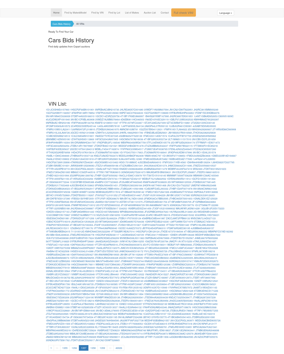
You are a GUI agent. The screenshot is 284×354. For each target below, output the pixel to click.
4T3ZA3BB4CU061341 (131, 165)
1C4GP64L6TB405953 (82, 304)
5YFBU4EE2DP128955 (58, 304)
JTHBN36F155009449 (156, 267)
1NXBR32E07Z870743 (106, 178)
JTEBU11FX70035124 (129, 218)
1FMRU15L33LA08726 (58, 132)
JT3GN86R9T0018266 (107, 152)
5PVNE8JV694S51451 (106, 185)
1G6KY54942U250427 (82, 254)
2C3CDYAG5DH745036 (58, 192)
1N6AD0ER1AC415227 (157, 274)
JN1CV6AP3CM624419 (107, 290)
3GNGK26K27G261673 (133, 172)
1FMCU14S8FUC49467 (181, 248)
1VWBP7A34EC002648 (82, 274)
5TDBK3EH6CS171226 (206, 290)
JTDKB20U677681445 (203, 182)
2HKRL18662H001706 (131, 132)
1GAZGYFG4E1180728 (156, 310)
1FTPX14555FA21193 (57, 178)
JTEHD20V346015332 (182, 215)
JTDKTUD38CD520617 (82, 340)
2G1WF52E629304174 (183, 142)
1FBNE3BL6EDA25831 (155, 132)
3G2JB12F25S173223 (212, 208)
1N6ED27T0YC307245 (106, 136)
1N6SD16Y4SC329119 (157, 119)
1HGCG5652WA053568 (204, 307)
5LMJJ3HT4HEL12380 (130, 159)
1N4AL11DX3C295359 (83, 287)
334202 (123, 208)
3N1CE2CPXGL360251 (82, 168)
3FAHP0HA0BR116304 (58, 142)
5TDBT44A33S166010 (83, 116)
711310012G (77, 231)
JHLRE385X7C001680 (131, 109)
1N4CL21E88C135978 (130, 175)
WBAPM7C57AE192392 (220, 231)
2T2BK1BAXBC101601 (58, 165)
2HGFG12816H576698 (58, 205)
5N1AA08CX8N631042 (205, 188)
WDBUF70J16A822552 (154, 178)
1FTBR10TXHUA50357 (58, 327)
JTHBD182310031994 (57, 175)
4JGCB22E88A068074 (57, 257)
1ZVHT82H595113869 (82, 139)
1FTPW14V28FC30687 (130, 284)
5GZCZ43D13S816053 (108, 215)
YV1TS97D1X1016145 (154, 175)
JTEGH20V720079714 (131, 333)
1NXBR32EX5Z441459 (139, 208)
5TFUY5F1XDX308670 (107, 198)
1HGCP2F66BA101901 (82, 109)
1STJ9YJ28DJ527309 (154, 122)
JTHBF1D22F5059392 (106, 175)
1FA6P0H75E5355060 (57, 225)
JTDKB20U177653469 (57, 185)
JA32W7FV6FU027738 (132, 320)
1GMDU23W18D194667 (224, 155)
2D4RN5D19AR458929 (82, 290)
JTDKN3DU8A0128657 (206, 274)
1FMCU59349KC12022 (132, 274)
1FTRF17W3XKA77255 (206, 310)
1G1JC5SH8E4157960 (58, 109)
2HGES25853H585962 (204, 136)
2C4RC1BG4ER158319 (158, 215)
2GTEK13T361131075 (131, 201)
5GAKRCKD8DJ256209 (107, 238)
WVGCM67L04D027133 (203, 218)
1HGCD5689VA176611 (83, 264)
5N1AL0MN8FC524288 (130, 317)
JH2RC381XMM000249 (206, 109)
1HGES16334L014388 (82, 251)
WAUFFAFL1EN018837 (159, 330)
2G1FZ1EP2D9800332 (108, 205)
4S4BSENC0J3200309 (181, 257)
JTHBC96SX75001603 (180, 198)
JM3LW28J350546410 (205, 257)
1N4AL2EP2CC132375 (108, 248)
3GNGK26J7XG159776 (182, 205)
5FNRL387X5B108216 (203, 251)
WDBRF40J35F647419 (180, 168)
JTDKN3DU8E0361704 (155, 201)
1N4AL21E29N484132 (130, 307)
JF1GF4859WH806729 (133, 205)
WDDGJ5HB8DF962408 (131, 155)
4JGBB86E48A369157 (202, 228)
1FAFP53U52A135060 (107, 112)
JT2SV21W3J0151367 (129, 225)
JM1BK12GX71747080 (178, 195)
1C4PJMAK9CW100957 (82, 281)
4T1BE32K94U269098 (156, 248)
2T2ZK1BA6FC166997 (156, 277)
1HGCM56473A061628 (181, 290)
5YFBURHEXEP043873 (155, 333)
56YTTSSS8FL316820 (57, 241)
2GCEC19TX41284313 (82, 149)
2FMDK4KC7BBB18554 (107, 188)
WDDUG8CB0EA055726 (208, 320)
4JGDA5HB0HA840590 (181, 337)
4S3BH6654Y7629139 (130, 136)
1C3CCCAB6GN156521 (203, 284)
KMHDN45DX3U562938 (107, 300)
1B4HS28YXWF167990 (157, 116)
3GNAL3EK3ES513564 (58, 271)
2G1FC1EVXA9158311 (155, 244)
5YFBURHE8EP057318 (180, 323)
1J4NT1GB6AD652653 (206, 116)
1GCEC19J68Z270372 (130, 228)
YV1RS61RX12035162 (130, 287)
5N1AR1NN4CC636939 (58, 116)
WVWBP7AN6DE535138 (107, 297)
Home (56, 12)
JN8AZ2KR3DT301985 (181, 274)
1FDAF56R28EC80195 (178, 228)
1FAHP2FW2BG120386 (158, 264)
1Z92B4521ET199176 (81, 228)
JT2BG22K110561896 (131, 188)
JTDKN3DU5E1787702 (132, 290)
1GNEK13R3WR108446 (181, 234)
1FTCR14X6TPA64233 (204, 271)
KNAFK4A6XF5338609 (155, 182)
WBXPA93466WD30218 (58, 330)
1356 (74, 348)
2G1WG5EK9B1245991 (205, 211)
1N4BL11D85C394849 (57, 155)
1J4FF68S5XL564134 (132, 126)
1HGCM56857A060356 (83, 261)
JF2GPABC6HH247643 (156, 211)
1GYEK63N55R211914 (179, 178)
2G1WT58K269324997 (107, 221)
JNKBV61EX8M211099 (58, 307)
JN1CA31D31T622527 (178, 185)
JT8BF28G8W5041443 (82, 211)
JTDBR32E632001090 (203, 317)
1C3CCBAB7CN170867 (58, 215)
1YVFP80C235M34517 (131, 149)
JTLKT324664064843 (204, 267)
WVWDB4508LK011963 (132, 238)
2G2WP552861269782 (82, 175)
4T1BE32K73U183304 (81, 225)
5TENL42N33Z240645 (180, 149)
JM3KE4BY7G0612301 (206, 333)
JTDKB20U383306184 (130, 185)
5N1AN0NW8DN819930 (106, 254)
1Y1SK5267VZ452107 (129, 178)
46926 (119, 348)
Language (225, 12)
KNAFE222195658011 (108, 337)
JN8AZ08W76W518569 (131, 267)
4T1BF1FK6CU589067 (181, 254)
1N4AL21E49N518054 (107, 267)
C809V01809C (226, 116)
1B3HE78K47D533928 (206, 248)
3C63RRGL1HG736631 (207, 215)
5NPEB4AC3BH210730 (107, 109)
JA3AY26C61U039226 (82, 221)
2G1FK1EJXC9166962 (180, 267)
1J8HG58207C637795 (222, 162)
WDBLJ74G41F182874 (107, 149)
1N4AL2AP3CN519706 (205, 300)
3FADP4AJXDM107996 (180, 152)
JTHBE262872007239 (204, 297)
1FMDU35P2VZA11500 (58, 323)
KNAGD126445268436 (156, 261)
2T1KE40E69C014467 (130, 195)
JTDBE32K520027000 (57, 333)
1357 (83, 348)
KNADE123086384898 (131, 168)
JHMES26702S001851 (58, 300)
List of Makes (132, 12)
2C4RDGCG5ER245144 (83, 126)
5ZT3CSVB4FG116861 (178, 122)
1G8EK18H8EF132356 (83, 192)
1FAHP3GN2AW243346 (154, 307)
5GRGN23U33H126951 (203, 195)
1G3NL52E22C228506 (83, 327)
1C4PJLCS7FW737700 (179, 136)
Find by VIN (97, 12)
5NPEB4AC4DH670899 (157, 238)
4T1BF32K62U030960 (179, 284)
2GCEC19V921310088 (82, 132)
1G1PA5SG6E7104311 (155, 271)
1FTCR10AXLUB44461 (107, 274)
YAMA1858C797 (152, 155)
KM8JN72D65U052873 (206, 261)
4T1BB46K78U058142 (132, 192)
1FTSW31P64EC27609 (156, 254)
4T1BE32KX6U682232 (195, 231)
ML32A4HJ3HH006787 (83, 277)
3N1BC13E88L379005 (107, 310)
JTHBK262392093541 (132, 297)
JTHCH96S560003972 (130, 244)
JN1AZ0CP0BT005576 (206, 337)
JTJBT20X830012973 (180, 277)
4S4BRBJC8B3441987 (153, 218)
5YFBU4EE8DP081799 (58, 284)
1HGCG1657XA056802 (107, 211)
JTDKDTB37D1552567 (182, 238)
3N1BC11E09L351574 (204, 152)
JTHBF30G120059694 (155, 284)
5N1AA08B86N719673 (157, 205)
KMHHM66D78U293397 (206, 119)
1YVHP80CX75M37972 (180, 287)
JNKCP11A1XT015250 (180, 241)
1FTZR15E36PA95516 (106, 244)
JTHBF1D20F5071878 (180, 188)
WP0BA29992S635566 (132, 211)
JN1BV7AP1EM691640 (83, 310)
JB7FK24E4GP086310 (154, 228)
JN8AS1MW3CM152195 (58, 337)
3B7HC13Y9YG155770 (155, 317)
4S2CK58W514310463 (106, 162)
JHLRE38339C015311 (57, 228)
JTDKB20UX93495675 (204, 244)
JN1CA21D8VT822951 (181, 109)
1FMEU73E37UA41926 (157, 192)
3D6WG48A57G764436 (131, 221)
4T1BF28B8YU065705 (179, 201)
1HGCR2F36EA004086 (181, 281)
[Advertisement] (147, 74)
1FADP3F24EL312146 (106, 271)
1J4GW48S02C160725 (132, 234)
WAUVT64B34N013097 (108, 261)
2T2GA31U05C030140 (203, 122)
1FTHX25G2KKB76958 (58, 152)
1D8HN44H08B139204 (198, 162)
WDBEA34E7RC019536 (180, 304)
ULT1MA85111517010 (179, 139)
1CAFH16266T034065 (153, 225)
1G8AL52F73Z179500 (107, 168)
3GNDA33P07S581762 (58, 340)
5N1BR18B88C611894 (131, 294)
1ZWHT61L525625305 (107, 132)
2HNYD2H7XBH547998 (83, 294)
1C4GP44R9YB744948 (133, 215)
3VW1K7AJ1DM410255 (131, 241)
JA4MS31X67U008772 (107, 201)
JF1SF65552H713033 (106, 287)
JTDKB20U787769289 (207, 264)
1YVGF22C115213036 (57, 244)
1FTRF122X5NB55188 (58, 208)
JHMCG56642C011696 (180, 165)
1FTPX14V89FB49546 (57, 201)
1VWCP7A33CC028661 (58, 310)
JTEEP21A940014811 (131, 300)
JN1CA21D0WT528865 (107, 340)
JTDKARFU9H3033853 (133, 264)
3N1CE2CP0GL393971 (182, 320)
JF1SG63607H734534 (81, 317)
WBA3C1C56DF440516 (83, 172)
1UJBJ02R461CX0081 (180, 126)
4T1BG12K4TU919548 (58, 281)
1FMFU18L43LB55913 (82, 271)
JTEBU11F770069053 (131, 323)
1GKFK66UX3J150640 (82, 244)
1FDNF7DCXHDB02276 (206, 112)
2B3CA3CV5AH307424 (105, 313)
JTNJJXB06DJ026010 (179, 251)
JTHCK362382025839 (204, 132)
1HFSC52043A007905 (106, 139)
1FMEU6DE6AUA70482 (155, 159)
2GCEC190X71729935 (131, 257)
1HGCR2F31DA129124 (147, 231)
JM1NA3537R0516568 (180, 132)
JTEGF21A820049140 (131, 281)
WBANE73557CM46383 (107, 264)
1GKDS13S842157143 (58, 211)
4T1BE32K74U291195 (105, 317)
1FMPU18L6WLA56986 (202, 225)
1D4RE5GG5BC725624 (83, 330)
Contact (165, 12)
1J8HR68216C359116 (106, 304)
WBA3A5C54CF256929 (84, 337)
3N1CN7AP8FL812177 (205, 323)
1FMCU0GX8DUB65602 (156, 257)
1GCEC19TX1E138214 (82, 300)
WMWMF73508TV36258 (179, 175)
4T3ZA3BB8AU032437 (156, 145)
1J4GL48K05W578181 (108, 126)
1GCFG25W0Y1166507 (58, 112)
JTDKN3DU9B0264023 (58, 188)
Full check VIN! (183, 12)
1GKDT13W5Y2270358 (58, 248)
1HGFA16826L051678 (81, 313)
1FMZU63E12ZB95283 (58, 261)
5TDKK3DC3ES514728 (132, 310)
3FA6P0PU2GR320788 (132, 277)
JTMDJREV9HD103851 (180, 327)
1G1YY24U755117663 (131, 152)
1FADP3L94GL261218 (107, 323)
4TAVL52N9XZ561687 (204, 241)
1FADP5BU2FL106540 (108, 142)
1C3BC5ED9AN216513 (58, 136)
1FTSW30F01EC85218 (205, 145)
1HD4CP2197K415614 (82, 152)
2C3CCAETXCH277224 (58, 287)
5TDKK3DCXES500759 (58, 264)
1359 (102, 348)
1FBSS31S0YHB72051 (83, 198)
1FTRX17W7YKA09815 (108, 172)
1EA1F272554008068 (57, 238)
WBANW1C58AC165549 (206, 175)
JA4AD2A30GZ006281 (107, 241)
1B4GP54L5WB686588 (58, 320)
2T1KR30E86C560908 (224, 129)
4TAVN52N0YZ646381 (82, 162)
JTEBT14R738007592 (203, 277)
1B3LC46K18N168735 (82, 284)
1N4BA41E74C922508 (57, 251)
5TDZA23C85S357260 (204, 149)
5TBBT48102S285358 (82, 307)
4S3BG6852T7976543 (181, 192)
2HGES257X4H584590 (107, 320)
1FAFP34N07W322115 (181, 145)
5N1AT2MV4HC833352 (82, 201)
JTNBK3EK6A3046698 (207, 330)
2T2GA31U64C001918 (82, 159)
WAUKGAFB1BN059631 (158, 172)
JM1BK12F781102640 (131, 254)
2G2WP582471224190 (82, 297)
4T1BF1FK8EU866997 (132, 116)
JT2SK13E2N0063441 (183, 330)
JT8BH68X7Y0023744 (132, 261)
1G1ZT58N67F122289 (206, 205)
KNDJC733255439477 (180, 297)
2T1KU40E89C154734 (57, 317)
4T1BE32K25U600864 (106, 333)
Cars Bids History (62, 24)
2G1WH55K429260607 (200, 129)
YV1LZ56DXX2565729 (155, 251)
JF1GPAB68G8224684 (204, 201)
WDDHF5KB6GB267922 (207, 234)
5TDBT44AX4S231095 (82, 320)
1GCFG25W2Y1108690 (156, 112)
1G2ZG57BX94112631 (151, 129)
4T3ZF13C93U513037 (106, 307)
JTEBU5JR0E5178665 (181, 310)
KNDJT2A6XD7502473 (106, 155)
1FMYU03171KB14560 (174, 162)
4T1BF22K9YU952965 (106, 159)
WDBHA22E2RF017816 (107, 192)
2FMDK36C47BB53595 (156, 198)
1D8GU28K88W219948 (156, 294)
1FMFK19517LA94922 (175, 129)
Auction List (150, 12)
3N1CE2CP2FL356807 (184, 172)
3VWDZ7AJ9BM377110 (83, 215)
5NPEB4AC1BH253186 (58, 122)
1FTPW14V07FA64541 (131, 271)
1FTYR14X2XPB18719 (58, 168)
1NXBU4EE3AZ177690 (180, 159)
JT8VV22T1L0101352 (106, 195)
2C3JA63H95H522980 (132, 337)
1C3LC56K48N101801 (82, 136)
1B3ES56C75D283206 (57, 297)
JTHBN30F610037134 (81, 155)
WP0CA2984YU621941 (205, 327)
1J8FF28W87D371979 (181, 221)
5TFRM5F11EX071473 (208, 142)
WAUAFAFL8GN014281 (188, 208)
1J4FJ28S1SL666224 (106, 218)
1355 (65, 348)
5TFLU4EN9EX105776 (158, 142)
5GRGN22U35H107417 (181, 261)
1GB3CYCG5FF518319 (58, 221)
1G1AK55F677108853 (173, 155)
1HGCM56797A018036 (131, 139)
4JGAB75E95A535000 (204, 126)
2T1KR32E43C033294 (81, 178)
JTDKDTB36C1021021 (106, 145)
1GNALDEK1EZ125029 (205, 198)
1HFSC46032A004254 (57, 145)
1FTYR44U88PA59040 (105, 228)
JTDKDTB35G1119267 (82, 195)
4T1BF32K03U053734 (155, 139)
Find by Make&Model (75, 12)
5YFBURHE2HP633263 (181, 112)
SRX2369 (197, 168)
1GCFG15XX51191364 (203, 178)
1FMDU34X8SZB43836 (198, 155)
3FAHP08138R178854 (83, 112)
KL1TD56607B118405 (106, 327)
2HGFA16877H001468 (154, 185)
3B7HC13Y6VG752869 (58, 195)
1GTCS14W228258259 (82, 257)
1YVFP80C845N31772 (58, 290)
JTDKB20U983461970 (107, 129)
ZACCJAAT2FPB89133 (178, 218)
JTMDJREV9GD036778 (82, 234)
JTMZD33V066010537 (204, 165)
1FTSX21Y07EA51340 (177, 225)
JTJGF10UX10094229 (154, 195)
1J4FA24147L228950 (204, 159)
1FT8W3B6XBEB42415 (58, 231)
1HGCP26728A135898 (58, 162)
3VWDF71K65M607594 (156, 109)
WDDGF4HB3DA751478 (131, 145)
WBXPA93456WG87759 (133, 142)
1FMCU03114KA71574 (155, 136)
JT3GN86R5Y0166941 (155, 152)
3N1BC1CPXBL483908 (83, 119)
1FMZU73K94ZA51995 (58, 172)
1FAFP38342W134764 (82, 122)
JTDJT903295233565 (57, 313)
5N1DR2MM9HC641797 (83, 142)
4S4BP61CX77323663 (106, 182)
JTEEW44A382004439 (156, 297)
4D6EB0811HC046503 (132, 119)
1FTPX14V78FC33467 (131, 122)
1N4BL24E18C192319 (203, 313)
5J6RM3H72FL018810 (83, 129)
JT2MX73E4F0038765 (156, 149)
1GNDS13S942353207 (107, 281)
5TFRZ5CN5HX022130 (155, 304)
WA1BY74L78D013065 (131, 198)
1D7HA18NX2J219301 (107, 294)
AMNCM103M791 (129, 129)
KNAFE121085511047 (106, 122)
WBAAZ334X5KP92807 (83, 248)
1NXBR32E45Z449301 (156, 290)
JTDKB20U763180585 (106, 284)
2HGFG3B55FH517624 (81, 238)
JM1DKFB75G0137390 (58, 198)
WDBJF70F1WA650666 (179, 244)
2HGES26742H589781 (155, 327)
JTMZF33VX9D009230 (58, 294)
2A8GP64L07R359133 (156, 126)
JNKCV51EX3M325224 (132, 248)
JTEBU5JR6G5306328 (106, 257)
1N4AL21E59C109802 (57, 159)
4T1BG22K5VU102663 (83, 323)
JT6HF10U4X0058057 (105, 225)
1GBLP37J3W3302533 (181, 119)
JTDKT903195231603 (214, 168)
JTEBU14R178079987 (81, 145)
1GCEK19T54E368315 (155, 323)
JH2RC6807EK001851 (181, 116)
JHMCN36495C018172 (131, 251)
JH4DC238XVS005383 (181, 300)
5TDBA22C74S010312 (205, 221)
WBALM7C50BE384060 (82, 333)
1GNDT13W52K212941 (206, 281)
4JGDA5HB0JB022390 (181, 294)
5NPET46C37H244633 (131, 112)
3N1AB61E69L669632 (57, 234)
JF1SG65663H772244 (57, 182)
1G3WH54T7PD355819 (205, 254)
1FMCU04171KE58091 (157, 234)
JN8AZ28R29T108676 (179, 307)
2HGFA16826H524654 (131, 327)
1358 (93, 348)
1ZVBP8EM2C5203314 (183, 264)
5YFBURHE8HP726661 (82, 241)
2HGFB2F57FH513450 (205, 304)
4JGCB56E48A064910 (149, 162)
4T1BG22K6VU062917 (82, 188)
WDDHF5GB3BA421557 (157, 320)
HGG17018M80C (128, 162)
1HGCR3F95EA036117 (107, 234)
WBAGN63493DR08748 (133, 330)
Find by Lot (114, 12)
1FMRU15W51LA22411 (58, 129)
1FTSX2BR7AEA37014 (123, 231)
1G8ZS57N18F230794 (156, 241)
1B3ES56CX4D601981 (58, 218)
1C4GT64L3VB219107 (154, 313)
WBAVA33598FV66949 (83, 267)
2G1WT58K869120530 (179, 182)
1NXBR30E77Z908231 (108, 330)
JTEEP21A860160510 (207, 172)
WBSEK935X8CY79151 (58, 267)
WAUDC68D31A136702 (58, 277)
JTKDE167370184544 (171, 231)
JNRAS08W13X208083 (82, 165)
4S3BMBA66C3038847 (156, 281)
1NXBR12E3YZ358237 (58, 274)
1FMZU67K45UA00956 (156, 300)
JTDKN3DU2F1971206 (82, 218)
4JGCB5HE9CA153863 (82, 185)
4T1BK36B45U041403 (179, 317)
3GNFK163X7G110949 (155, 287)
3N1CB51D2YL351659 (204, 139)
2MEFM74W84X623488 (203, 185)
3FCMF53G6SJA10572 (58, 126)
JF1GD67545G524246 (205, 294)
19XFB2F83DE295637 (57, 149)
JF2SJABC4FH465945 (130, 182)
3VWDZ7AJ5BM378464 (107, 119)
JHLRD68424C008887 (82, 208)
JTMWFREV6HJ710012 (83, 205)
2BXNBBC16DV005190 (58, 139)
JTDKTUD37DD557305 (106, 251)
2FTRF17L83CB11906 (157, 337)
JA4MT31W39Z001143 (205, 287)
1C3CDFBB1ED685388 (82, 182)
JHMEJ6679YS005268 (206, 238)
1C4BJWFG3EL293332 (156, 188)
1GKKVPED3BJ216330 (157, 221)
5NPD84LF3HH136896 (206, 192)
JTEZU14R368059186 (106, 165)
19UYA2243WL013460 (181, 211)
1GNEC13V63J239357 (130, 304)
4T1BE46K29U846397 (179, 271)
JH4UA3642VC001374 (155, 165)
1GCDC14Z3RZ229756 (107, 116)
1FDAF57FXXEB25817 (106, 208)
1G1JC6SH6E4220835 (179, 313)
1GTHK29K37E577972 (107, 277)
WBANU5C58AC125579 (180, 333)
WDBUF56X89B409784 (130, 313)
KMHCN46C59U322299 (97, 231)
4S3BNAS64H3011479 (155, 168)
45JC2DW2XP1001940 (58, 119)
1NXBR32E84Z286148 (58, 254)
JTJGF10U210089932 (163, 208)
